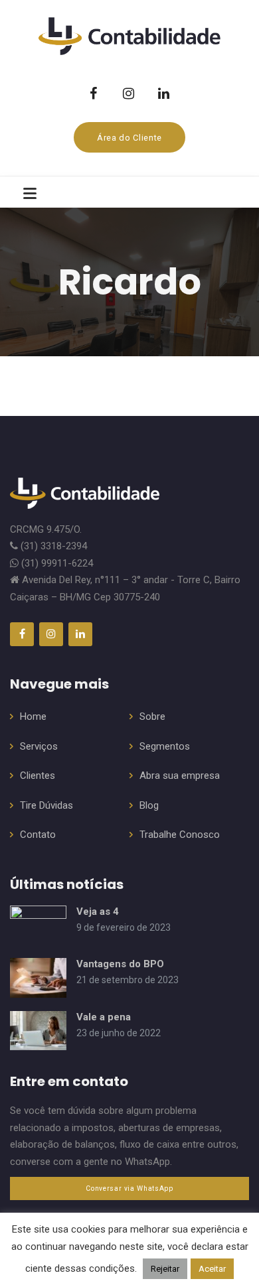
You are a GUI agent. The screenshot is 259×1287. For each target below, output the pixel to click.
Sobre (152, 716)
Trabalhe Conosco (179, 835)
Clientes (37, 775)
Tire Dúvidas (46, 805)
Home (33, 716)
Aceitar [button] (212, 1269)
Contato (38, 835)
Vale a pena (103, 1017)
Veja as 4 (97, 911)
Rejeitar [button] (165, 1269)
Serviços (39, 746)
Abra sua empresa (179, 775)
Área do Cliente (129, 138)
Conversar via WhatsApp (129, 1188)
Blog (149, 805)
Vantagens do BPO (120, 964)
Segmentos (164, 746)
